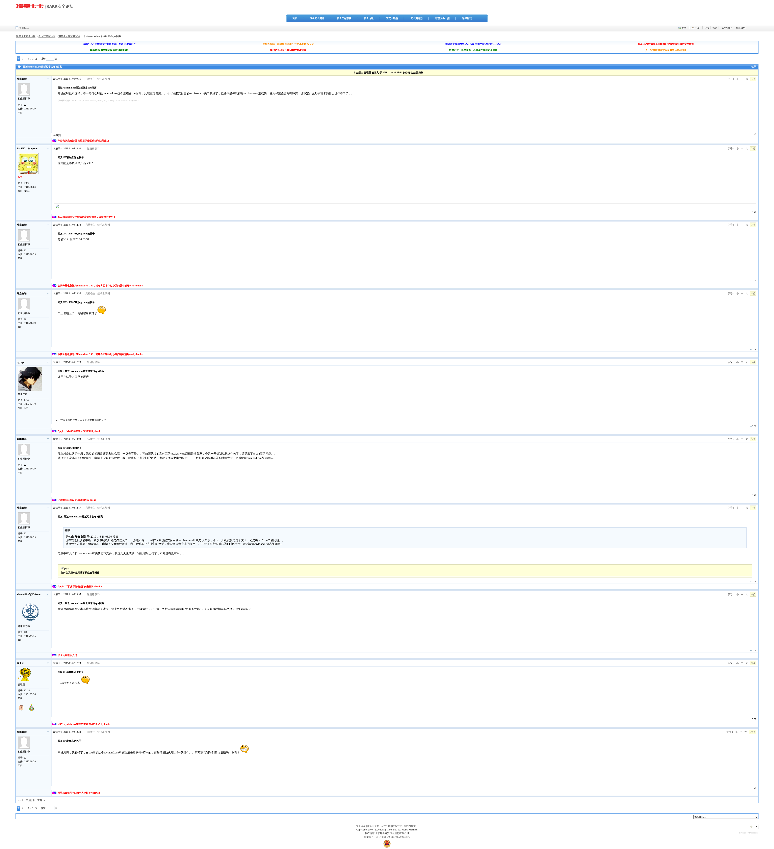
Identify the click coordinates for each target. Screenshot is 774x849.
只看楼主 (90, 78)
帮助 (715, 27)
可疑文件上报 (442, 18)
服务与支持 (373, 826)
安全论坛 (368, 18)
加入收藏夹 (727, 27)
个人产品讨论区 (46, 36)
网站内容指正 (411, 826)
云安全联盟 (392, 18)
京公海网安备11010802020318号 (393, 836)
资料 (107, 78)
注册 (697, 27)
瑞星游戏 (467, 18)
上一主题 (26, 800)
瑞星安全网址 (317, 18)
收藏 (753, 66)
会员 (706, 27)
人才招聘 (386, 826)
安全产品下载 (344, 18)
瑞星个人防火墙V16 (69, 36)
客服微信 (741, 27)
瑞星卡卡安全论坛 (25, 36)
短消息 (101, 78)
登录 (683, 27)
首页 (294, 18)
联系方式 (397, 826)
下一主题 (37, 800)
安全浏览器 (417, 18)
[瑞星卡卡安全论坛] (46, 7)
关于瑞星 (361, 826)
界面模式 (24, 27)
